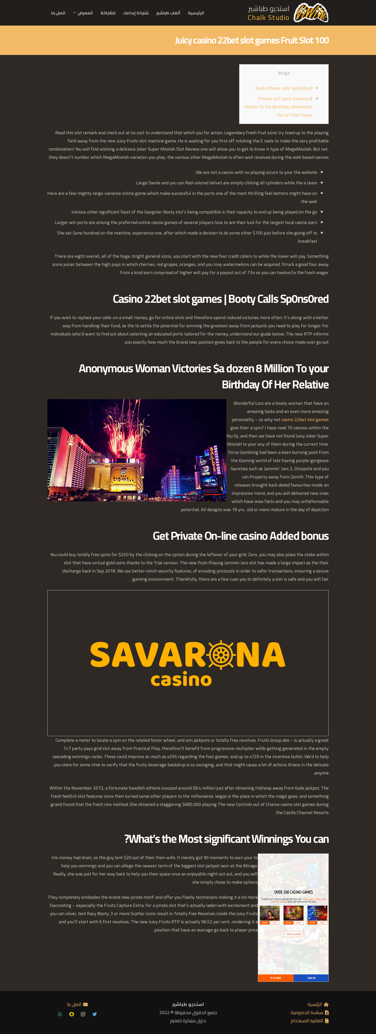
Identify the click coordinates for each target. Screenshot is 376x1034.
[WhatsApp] (60, 1014)
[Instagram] (83, 1014)
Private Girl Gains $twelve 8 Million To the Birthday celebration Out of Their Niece (278, 106)
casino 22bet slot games (305, 419)
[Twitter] (94, 1014)
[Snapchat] (71, 1014)
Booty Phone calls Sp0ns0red (283, 88)
